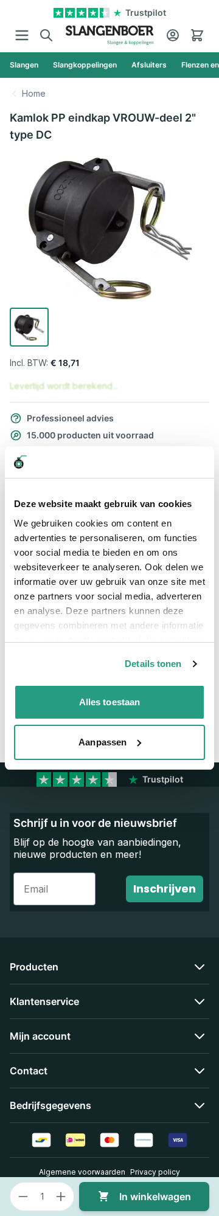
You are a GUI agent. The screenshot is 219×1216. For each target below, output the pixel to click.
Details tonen (153, 663)
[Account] (173, 35)
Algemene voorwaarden (82, 1171)
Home (34, 93)
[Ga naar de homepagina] (109, 35)
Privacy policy (155, 1171)
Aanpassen (102, 742)
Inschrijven (164, 888)
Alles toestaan (109, 702)
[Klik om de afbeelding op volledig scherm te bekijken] (109, 228)
